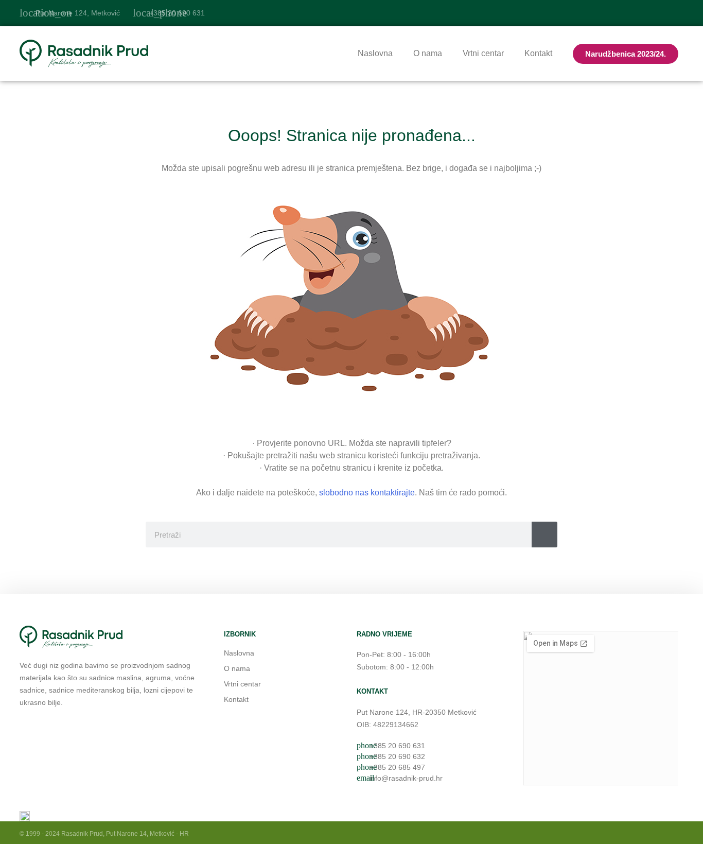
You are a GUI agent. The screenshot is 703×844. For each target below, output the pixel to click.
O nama (427, 53)
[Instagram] (677, 13)
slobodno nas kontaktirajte (367, 492)
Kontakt (538, 53)
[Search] (544, 534)
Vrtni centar (483, 53)
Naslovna (375, 53)
